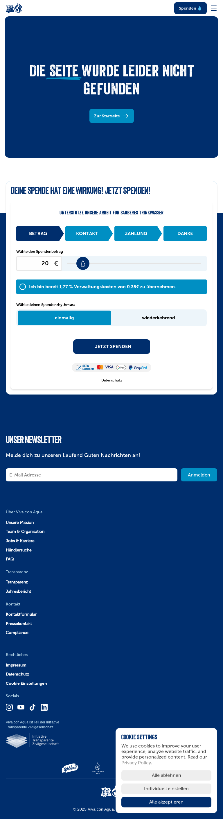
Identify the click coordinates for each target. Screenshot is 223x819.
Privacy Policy (136, 763)
